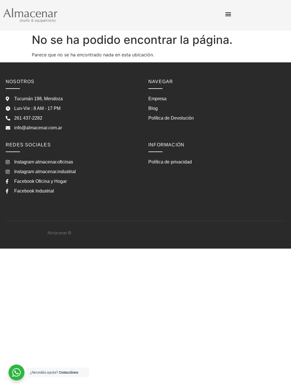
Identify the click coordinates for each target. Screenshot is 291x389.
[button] (228, 14)
